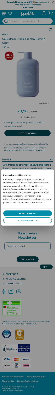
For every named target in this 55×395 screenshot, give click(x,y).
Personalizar (26, 220)
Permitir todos (27, 213)
